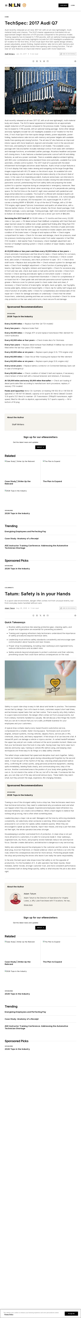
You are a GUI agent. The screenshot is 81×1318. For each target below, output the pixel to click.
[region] (40, 1313)
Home (7, 17)
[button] (6, 5)
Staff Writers (10, 54)
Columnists (9, 587)
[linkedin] (37, 61)
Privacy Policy (8, 1314)
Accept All (71, 1313)
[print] (75, 61)
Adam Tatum (10, 608)
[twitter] (40, 61)
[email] (48, 61)
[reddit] (44, 61)
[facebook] (33, 61)
